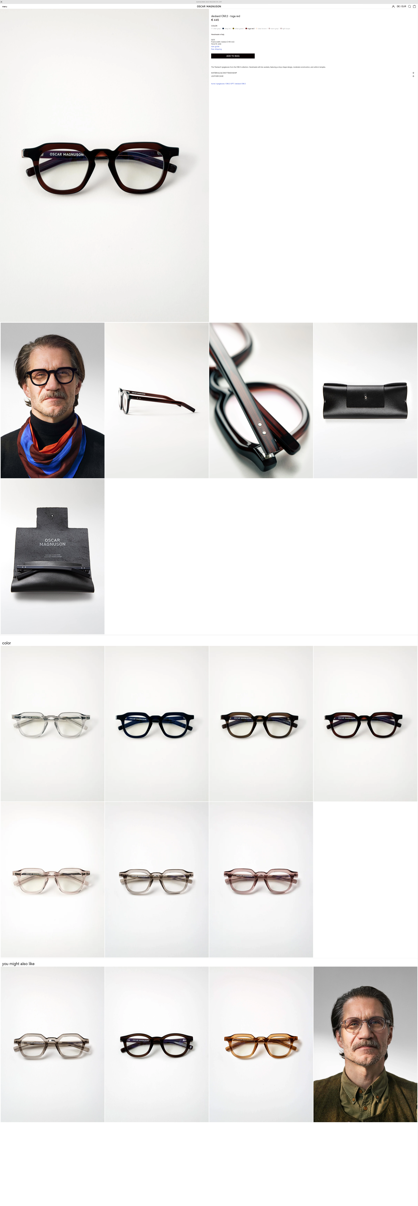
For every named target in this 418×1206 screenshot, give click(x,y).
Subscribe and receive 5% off (209, 2)
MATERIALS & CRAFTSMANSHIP (224, 73)
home (213, 84)
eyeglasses (220, 84)
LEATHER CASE (217, 76)
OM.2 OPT (230, 84)
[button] (409, 6)
